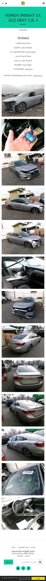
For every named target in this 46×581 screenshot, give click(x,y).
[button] (43, 3)
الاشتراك (8, 562)
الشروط (27, 556)
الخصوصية (20, 556)
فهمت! (38, 578)
